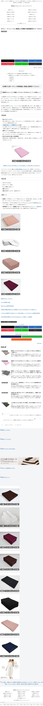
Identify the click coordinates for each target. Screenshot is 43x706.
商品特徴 (11, 77)
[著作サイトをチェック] (11, 337)
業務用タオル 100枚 (7, 695)
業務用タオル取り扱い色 (7, 693)
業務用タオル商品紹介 (35, 691)
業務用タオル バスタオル (6, 298)
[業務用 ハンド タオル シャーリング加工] (19, 433)
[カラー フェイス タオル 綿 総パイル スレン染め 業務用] (10, 539)
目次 (20, 71)
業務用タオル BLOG (21, 693)
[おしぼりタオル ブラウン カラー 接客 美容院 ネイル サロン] (10, 496)
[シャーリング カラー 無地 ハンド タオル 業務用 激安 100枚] (10, 647)
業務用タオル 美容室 (7, 696)
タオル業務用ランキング (21, 698)
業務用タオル (15, 107)
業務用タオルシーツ (21, 696)
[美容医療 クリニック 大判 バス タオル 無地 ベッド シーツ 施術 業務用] (10, 626)
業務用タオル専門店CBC (12, 321)
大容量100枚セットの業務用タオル (10, 125)
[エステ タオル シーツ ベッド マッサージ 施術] (19, 480)
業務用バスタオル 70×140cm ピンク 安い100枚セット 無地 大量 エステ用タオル (21, 165)
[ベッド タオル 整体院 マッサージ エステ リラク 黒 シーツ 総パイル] (10, 582)
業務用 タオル (7, 691)
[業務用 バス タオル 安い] (19, 452)
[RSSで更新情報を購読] (21, 339)
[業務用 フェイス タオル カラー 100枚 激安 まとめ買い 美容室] (10, 604)
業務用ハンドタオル (35, 695)
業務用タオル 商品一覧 (36, 696)
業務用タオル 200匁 (21, 695)
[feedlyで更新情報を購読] (32, 337)
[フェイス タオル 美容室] (19, 442)
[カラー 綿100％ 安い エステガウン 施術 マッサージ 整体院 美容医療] (10, 669)
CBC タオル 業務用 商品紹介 (7, 306)
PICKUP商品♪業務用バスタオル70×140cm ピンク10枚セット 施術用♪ (16, 316)
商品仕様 (11, 78)
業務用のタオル (35, 693)
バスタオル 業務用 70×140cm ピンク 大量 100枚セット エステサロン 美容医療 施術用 (20, 313)
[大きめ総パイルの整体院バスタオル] (19, 461)
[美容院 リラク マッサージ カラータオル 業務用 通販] (10, 561)
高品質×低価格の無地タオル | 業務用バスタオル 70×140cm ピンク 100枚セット (19, 309)
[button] (35, 64)
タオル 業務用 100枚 (5, 302)
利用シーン (12, 80)
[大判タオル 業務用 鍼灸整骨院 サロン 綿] (19, 471)
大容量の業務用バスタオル (21, 169)
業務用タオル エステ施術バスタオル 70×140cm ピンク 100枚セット (22, 75)
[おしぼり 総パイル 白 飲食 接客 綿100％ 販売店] (10, 517)
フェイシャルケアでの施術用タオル (32, 202)
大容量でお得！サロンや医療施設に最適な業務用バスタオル (20, 73)
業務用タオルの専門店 (21, 691)
